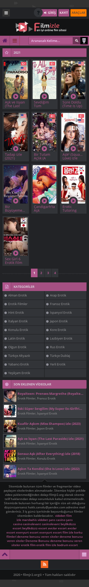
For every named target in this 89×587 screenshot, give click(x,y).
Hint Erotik (15, 312)
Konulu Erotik (17, 330)
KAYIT (64, 13)
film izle (68, 532)
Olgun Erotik (16, 347)
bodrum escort (67, 545)
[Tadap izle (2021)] (15, 131)
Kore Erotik (57, 330)
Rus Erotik (57, 347)
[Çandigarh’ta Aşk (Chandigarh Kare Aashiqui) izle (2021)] (44, 184)
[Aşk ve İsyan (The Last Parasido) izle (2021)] (15, 79)
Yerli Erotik (57, 364)
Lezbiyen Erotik (60, 338)
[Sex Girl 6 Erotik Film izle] (15, 236)
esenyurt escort (27, 532)
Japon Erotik (58, 321)
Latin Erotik (16, 338)
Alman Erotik (17, 295)
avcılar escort (57, 528)
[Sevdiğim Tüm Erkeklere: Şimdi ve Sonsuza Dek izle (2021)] (44, 79)
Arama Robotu (84, 40)
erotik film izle (46, 545)
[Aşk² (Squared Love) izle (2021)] (73, 131)
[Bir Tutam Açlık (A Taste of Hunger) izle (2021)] (44, 131)
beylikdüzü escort (34, 528)
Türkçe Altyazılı (18, 355)
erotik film (28, 545)
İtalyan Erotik (17, 321)
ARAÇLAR (78, 13)
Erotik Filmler (17, 304)
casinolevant (32, 524)
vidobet (60, 516)
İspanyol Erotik (60, 312)
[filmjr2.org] (44, 27)
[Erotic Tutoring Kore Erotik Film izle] (73, 184)
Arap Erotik (57, 295)
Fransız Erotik (59, 304)
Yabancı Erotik (18, 364)
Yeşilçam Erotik (18, 373)
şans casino (57, 520)
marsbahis (29, 520)
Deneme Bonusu (37, 541)
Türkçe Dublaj (59, 355)
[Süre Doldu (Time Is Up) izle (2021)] (73, 79)
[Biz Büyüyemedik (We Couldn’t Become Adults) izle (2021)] (15, 184)
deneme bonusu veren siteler (38, 537)
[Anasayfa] (5, 41)
